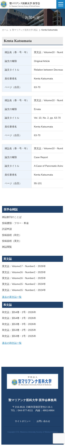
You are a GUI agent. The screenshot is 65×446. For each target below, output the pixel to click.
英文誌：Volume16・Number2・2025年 (24, 272)
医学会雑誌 (11, 209)
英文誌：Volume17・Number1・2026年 (24, 266)
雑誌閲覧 (7, 247)
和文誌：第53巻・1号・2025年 (19, 336)
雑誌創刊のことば (11, 217)
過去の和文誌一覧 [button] (11, 343)
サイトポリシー (23, 421)
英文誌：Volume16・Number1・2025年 (24, 278)
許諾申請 (7, 229)
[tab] (32, 297)
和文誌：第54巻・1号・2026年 (19, 318)
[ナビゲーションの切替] (60, 4)
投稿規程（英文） (11, 241)
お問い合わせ (43, 421)
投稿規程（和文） (11, 235)
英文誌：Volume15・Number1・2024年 (24, 290)
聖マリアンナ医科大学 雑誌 (25, 30)
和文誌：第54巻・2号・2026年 (19, 312)
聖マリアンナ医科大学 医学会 (20, 4)
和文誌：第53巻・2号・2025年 (19, 330)
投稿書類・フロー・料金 (15, 223)
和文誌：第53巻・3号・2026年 (19, 324)
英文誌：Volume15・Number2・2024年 (24, 284)
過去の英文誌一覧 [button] (11, 297)
